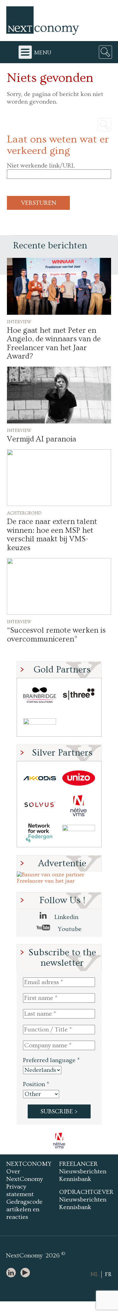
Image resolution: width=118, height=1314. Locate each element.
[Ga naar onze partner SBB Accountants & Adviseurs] (78, 833)
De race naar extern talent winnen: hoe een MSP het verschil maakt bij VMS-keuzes (52, 534)
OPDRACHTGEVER (86, 1192)
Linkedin (65, 917)
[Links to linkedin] (12, 1273)
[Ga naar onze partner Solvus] (39, 805)
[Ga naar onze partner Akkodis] (39, 778)
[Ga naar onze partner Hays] (39, 722)
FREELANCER (78, 1163)
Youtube (68, 929)
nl (94, 1274)
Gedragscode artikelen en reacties (24, 1209)
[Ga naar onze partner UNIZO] (78, 778)
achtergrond (24, 512)
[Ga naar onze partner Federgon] (39, 833)
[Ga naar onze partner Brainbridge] (39, 695)
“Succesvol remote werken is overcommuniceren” (56, 635)
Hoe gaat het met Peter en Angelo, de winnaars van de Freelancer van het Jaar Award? (54, 343)
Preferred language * (51, 1060)
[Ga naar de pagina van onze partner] (60, 1140)
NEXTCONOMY (29, 1163)
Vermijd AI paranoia (41, 439)
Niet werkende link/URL (41, 165)
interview (19, 321)
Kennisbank (75, 1179)
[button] (59, 286)
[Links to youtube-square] (26, 1273)
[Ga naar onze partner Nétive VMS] (78, 805)
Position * (36, 1084)
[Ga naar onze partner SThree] (78, 695)
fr (108, 1274)
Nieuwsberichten (82, 1171)
